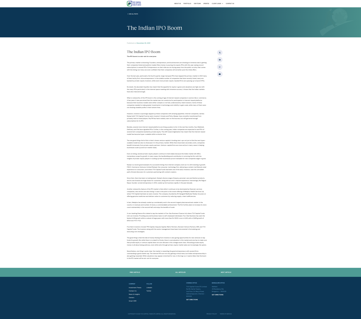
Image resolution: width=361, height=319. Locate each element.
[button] (220, 67)
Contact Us (230, 3)
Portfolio (187, 3)
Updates (206, 3)
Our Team (197, 3)
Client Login (216, 3)
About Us (177, 3)
